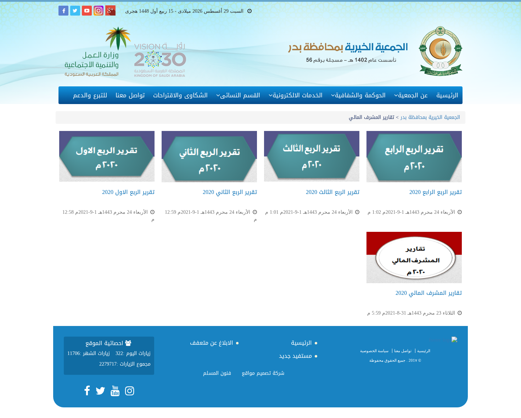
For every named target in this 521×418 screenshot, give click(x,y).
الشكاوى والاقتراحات (180, 95)
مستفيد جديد (295, 355)
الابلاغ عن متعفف (211, 342)
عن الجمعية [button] (413, 95)
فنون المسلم (217, 373)
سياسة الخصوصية (374, 351)
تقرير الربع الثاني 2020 (230, 192)
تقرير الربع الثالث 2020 (332, 192)
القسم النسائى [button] (240, 95)
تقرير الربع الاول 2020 (128, 192)
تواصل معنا (130, 95)
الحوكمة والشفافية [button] (360, 95)
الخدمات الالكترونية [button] (298, 95)
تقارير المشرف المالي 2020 (429, 292)
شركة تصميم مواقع (263, 373)
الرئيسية (447, 95)
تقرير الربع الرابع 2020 (435, 192)
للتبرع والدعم (90, 95)
